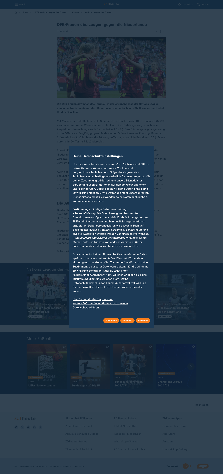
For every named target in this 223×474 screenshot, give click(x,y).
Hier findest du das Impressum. (93, 299)
